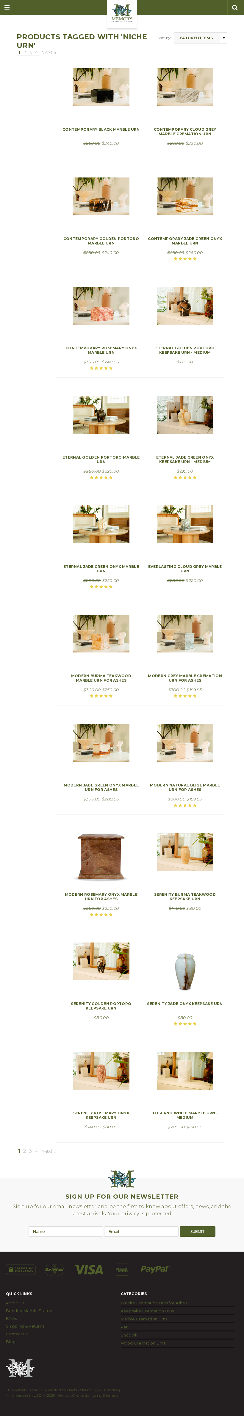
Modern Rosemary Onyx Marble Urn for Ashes (101, 896)
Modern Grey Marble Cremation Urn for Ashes (185, 678)
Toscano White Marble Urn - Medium (185, 1115)
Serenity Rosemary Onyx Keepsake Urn (101, 1115)
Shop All (129, 1335)
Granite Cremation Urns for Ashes (154, 1302)
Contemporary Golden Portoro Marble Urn (101, 240)
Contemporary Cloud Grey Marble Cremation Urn (185, 131)
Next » (48, 52)
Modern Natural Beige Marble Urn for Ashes (185, 787)
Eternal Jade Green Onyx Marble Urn (101, 568)
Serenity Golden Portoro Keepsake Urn (101, 1005)
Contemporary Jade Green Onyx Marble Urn (185, 240)
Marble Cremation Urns (144, 1319)
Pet (124, 1327)
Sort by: (164, 37)
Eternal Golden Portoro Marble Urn (101, 459)
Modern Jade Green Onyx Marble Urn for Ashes (101, 787)
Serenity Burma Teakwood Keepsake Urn (185, 896)
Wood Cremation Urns (143, 1343)
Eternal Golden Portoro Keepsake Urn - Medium (185, 350)
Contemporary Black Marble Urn (101, 129)
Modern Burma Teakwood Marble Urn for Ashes (101, 678)
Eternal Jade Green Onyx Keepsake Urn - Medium (185, 459)
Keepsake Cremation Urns (147, 1310)
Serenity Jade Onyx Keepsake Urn (185, 1003)
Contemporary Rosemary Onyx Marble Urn (101, 350)
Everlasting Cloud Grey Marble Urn (185, 568)
